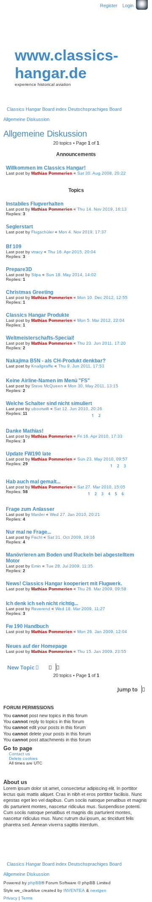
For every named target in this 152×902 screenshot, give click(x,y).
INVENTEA (74, 890)
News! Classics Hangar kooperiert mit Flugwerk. (64, 584)
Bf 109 (14, 246)
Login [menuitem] (127, 5)
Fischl (36, 537)
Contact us (19, 753)
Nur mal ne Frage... (28, 532)
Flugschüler (42, 232)
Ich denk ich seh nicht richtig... (42, 603)
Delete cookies (23, 758)
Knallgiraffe (42, 366)
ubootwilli (40, 408)
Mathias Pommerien (51, 173)
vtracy (37, 251)
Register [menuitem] (108, 5)
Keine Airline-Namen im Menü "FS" (48, 381)
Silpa (36, 274)
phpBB (34, 882)
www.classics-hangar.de (66, 64)
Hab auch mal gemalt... (33, 482)
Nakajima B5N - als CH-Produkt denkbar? (56, 361)
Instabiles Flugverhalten (34, 204)
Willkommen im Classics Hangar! (46, 168)
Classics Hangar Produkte (37, 315)
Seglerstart (19, 227)
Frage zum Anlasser (30, 509)
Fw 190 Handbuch (27, 626)
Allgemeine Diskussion (45, 133)
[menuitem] (10, 898)
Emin (36, 566)
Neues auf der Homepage (36, 646)
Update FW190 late (28, 454)
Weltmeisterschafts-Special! (40, 338)
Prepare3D (19, 269)
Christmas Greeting (29, 292)
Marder (38, 514)
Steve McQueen (47, 386)
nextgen (98, 890)
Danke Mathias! (24, 431)
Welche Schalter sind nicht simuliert (49, 403)
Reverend (40, 608)
